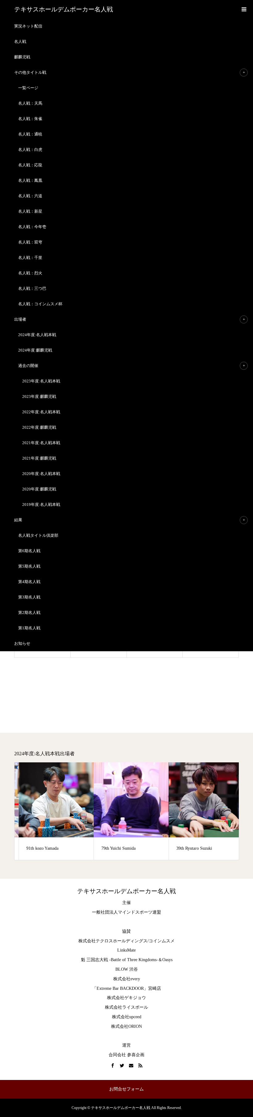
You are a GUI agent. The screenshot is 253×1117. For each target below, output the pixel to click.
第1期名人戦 (29, 628)
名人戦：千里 (30, 257)
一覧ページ (28, 87)
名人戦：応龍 (30, 165)
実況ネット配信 (28, 26)
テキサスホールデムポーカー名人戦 (63, 9)
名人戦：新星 (30, 211)
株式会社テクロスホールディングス (112, 941)
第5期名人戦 (29, 566)
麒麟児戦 (22, 57)
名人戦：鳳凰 (30, 180)
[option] (52, 811)
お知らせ (22, 643)
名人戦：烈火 (30, 273)
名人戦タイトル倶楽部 (38, 535)
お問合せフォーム (126, 1089)
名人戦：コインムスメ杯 (40, 304)
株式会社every (126, 979)
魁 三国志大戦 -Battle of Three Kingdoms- (119, 959)
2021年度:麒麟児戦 (39, 458)
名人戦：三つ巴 (32, 288)
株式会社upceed (126, 1017)
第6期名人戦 (29, 550)
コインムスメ (162, 941)
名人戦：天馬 (30, 103)
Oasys (167, 959)
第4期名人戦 (29, 581)
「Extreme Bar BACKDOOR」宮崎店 (126, 988)
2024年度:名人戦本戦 (37, 334)
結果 (18, 520)
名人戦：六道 (30, 196)
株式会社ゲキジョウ (126, 997)
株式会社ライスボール (126, 1007)
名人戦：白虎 (30, 149)
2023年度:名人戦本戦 (41, 381)
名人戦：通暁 (30, 134)
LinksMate (126, 950)
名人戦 (20, 41)
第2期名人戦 (29, 612)
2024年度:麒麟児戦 (35, 350)
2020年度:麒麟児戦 (39, 489)
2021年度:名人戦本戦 (41, 442)
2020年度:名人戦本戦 (41, 473)
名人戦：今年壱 (32, 226)
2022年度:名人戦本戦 (41, 412)
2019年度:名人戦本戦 (41, 504)
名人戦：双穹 (30, 242)
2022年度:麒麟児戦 (39, 427)
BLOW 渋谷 (126, 969)
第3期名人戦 (29, 597)
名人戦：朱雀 (30, 118)
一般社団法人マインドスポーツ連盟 (126, 912)
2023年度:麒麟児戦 (39, 396)
